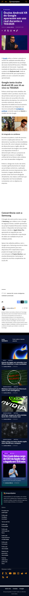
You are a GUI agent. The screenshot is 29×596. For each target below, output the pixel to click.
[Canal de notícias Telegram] (6, 577)
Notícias (12, 453)
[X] (6, 573)
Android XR (10, 293)
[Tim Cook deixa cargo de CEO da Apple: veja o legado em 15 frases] (14, 470)
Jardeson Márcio (10, 27)
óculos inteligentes (19, 293)
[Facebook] (24, 308)
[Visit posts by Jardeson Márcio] (4, 308)
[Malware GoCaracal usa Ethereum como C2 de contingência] (14, 377)
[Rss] (3, 577)
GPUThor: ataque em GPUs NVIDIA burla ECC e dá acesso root (14, 416)
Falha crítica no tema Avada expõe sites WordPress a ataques (14, 442)
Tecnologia (6, 9)
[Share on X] (8, 30)
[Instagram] (26, 308)
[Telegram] (25, 573)
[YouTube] (10, 573)
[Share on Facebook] (5, 30)
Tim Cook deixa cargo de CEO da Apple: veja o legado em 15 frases (14, 458)
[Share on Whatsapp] (11, 30)
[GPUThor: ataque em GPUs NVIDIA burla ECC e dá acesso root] (14, 404)
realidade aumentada (7, 295)
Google (5, 58)
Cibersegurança (7, 386)
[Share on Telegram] (14, 30)
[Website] (23, 308)
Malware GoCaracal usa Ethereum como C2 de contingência (14, 389)
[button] (3, 2)
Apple (6, 453)
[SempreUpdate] (14, 1)
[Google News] (14, 573)
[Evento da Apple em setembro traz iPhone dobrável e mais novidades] (14, 351)
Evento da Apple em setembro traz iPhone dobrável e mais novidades (14, 363)
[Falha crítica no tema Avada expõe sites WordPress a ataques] (14, 430)
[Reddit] (22, 573)
